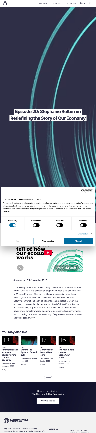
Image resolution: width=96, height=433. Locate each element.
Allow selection (48, 241)
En (83, 3)
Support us (71, 3)
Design (4, 370)
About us (57, 3)
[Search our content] (90, 3)
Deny (17, 241)
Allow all (78, 241)
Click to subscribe (48, 401)
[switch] (36, 225)
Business (61, 367)
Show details (83, 234)
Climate (23, 365)
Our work (43, 3)
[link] (10, 353)
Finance (42, 365)
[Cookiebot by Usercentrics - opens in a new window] (83, 191)
